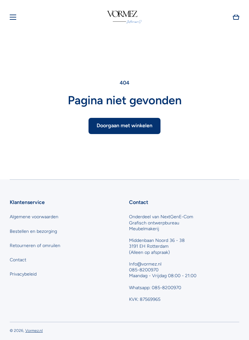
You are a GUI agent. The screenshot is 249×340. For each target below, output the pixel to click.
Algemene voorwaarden (34, 217)
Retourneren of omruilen (35, 245)
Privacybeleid (23, 274)
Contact (18, 260)
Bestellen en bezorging (33, 231)
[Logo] (124, 17)
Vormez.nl (34, 330)
